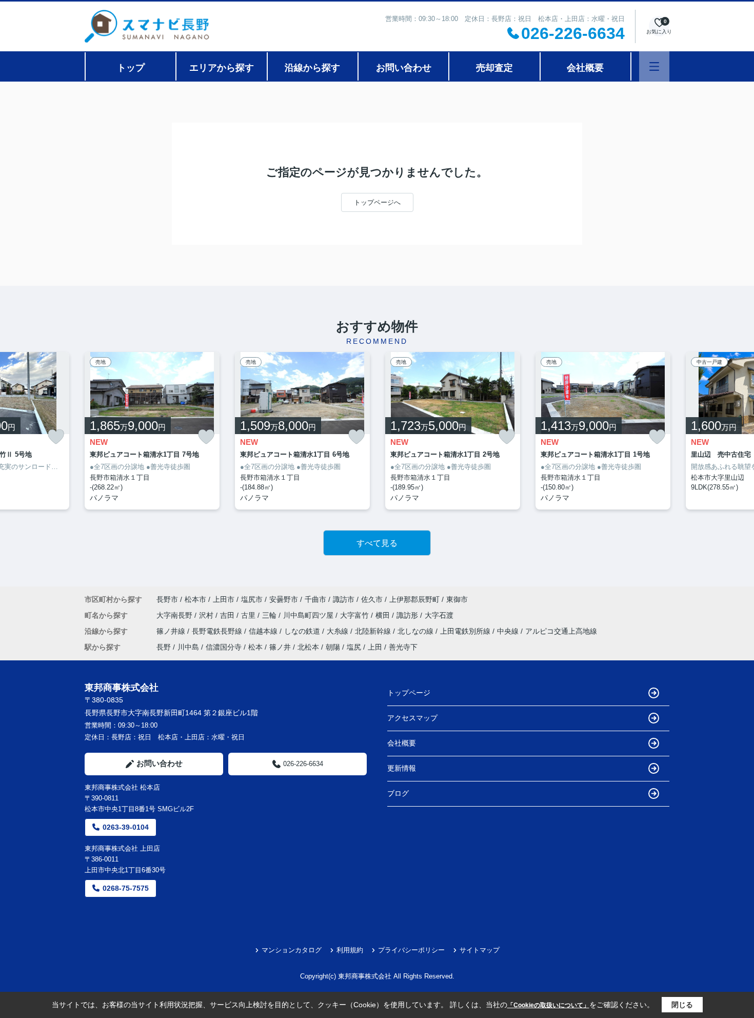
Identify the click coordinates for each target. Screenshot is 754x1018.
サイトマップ (480, 950)
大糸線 (338, 631)
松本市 (195, 599)
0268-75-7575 (126, 888)
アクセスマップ (412, 718)
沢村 (207, 615)
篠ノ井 (280, 647)
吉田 (228, 615)
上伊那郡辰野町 (414, 599)
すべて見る (377, 543)
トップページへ (377, 202)
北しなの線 (416, 631)
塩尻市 (252, 599)
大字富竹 (355, 615)
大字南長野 (175, 615)
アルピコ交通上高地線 (561, 631)
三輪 (270, 615)
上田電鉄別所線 (466, 631)
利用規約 (349, 950)
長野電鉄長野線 (218, 631)
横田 (383, 615)
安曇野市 (283, 599)
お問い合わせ (403, 68)
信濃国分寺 (224, 647)
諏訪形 (408, 615)
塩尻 (354, 647)
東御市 (457, 599)
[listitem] (152, 431)
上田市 (223, 599)
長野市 (167, 599)
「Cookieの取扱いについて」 (548, 1005)
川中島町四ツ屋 (309, 615)
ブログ (398, 793)
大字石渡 (439, 615)
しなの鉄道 (303, 631)
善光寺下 (403, 647)
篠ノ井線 (171, 631)
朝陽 (333, 647)
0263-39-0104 (126, 827)
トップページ (408, 693)
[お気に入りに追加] (56, 436)
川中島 (188, 647)
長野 (163, 647)
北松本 (308, 647)
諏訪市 (343, 599)
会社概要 (585, 68)
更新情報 (401, 768)
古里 (249, 615)
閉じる (682, 1005)
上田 (375, 647)
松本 (255, 647)
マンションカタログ (292, 950)
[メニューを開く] (654, 66)
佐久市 (372, 599)
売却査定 (494, 68)
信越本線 (264, 631)
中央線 (509, 631)
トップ (131, 68)
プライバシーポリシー (411, 950)
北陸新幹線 (374, 631)
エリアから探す (221, 68)
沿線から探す (312, 68)
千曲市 (315, 599)
